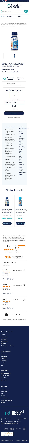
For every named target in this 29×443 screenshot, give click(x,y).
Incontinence (4, 341)
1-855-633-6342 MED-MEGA (12, 421)
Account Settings (5, 373)
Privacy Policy (4, 398)
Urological (4, 339)
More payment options (14, 117)
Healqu (3, 363)
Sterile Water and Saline (7, 346)
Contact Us (4, 391)
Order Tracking (5, 375)
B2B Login (3, 380)
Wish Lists (3, 378)
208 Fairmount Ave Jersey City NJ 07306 (15, 419)
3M (2, 365)
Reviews (3, 402)
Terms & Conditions (6, 400)
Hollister (3, 354)
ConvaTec (4, 356)
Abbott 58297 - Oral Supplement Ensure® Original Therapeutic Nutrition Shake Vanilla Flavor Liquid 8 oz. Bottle (7, 211)
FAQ (2, 393)
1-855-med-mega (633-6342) (21, 1)
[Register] (3, 1)
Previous (1, 210)
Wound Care (4, 337)
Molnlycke (4, 360)
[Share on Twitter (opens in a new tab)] (10, 279)
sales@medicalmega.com (11, 423)
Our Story (3, 389)
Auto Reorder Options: (14, 99)
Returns (3, 395)
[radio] (20, 245)
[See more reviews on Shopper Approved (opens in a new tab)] (13, 279)
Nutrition (3, 343)
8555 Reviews (9, 252)
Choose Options (7, 223)
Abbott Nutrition (14, 72)
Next (26, 210)
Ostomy (3, 334)
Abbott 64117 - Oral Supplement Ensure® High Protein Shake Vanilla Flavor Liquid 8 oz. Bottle (20, 211)
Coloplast (4, 358)
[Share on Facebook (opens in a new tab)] (8, 279)
